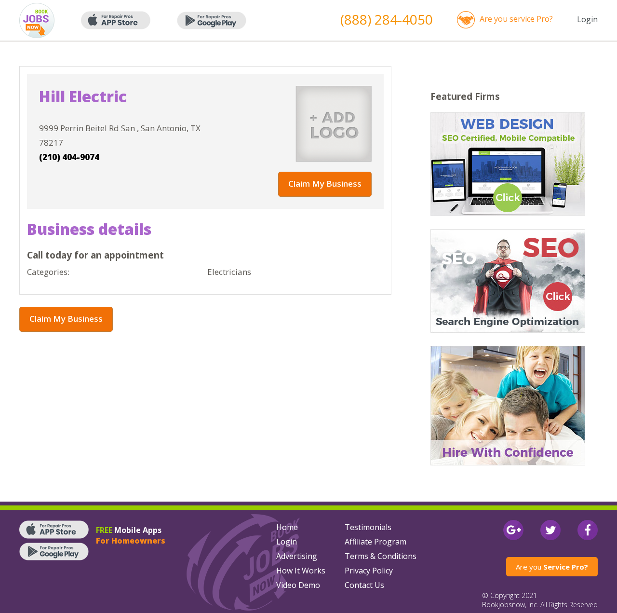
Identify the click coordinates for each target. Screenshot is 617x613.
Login (587, 19)
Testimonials (368, 527)
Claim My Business (325, 183)
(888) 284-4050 (386, 19)
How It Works (300, 570)
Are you (552, 567)
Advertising (296, 556)
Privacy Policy (369, 570)
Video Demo (298, 585)
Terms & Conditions (380, 556)
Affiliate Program (375, 541)
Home (287, 527)
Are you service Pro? (516, 19)
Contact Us (364, 585)
